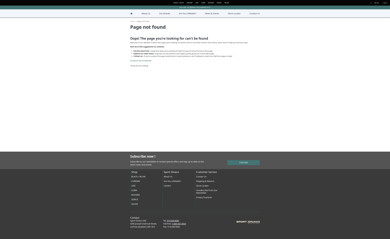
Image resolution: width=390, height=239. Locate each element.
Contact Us (254, 13)
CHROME (188, 3)
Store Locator (234, 13)
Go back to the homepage (141, 60)
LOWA (203, 3)
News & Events (211, 13)
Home (131, 13)
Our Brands (163, 13)
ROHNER (212, 3)
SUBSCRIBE (244, 162)
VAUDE (229, 3)
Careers (167, 185)
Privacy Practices (204, 197)
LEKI (196, 3)
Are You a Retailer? (186, 13)
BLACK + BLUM (176, 3)
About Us (145, 13)
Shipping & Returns (206, 181)
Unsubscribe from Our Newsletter (207, 191)
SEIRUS (221, 3)
